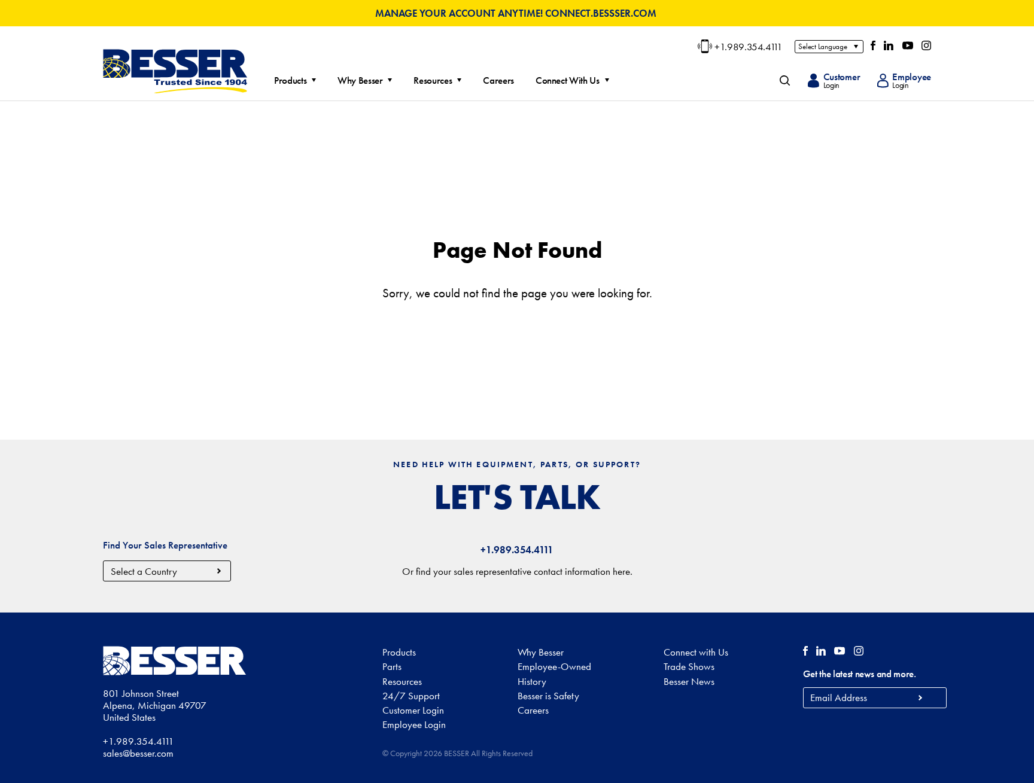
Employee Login (414, 724)
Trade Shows (689, 666)
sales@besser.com (138, 753)
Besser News (689, 681)
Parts (392, 666)
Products (290, 81)
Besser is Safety (548, 696)
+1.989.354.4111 (748, 46)
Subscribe (920, 697)
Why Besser (360, 81)
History (532, 681)
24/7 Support (411, 696)
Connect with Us (696, 652)
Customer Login (413, 710)
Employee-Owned (554, 666)
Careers (498, 81)
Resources (432, 81)
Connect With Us (568, 81)
